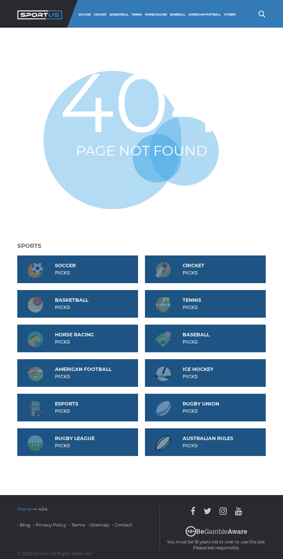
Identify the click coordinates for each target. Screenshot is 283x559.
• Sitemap (98, 525)
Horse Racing (156, 14)
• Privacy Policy (49, 525)
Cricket (100, 14)
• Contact (122, 525)
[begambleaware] (216, 535)
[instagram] (223, 511)
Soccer (85, 14)
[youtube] (237, 511)
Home (24, 509)
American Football (204, 14)
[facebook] (195, 511)
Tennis (136, 14)
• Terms (77, 525)
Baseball (177, 14)
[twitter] (207, 511)
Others (230, 14)
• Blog (23, 525)
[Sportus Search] (261, 13)
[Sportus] (39, 14)
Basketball (119, 14)
